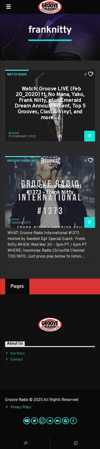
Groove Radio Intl (23, 161)
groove (13, 133)
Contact (16, 360)
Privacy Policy (20, 407)
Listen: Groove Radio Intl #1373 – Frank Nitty (51, 189)
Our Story (17, 353)
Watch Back (17, 75)
